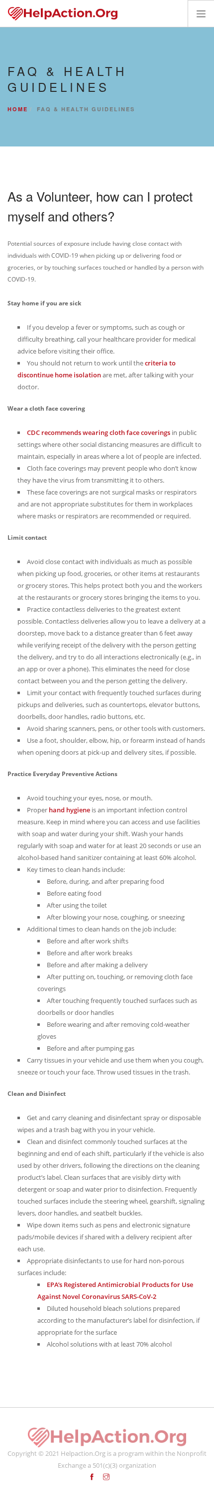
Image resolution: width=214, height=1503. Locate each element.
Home (17, 109)
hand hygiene (69, 809)
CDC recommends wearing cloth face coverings (98, 432)
